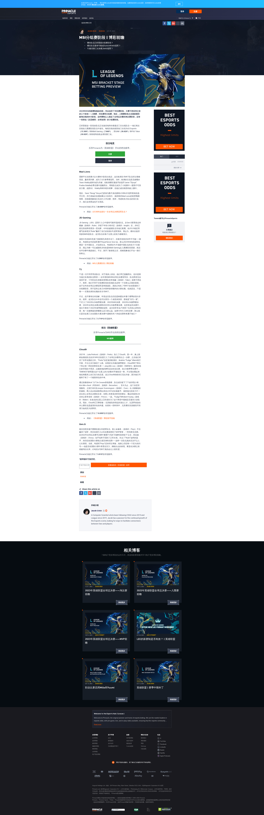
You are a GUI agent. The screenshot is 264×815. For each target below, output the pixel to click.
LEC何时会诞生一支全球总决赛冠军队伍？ (110, 212)
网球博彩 (95, 749)
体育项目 (84, 18)
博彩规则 (143, 740)
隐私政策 (129, 743)
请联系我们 (169, 238)
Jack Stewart (99, 635)
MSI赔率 (110, 338)
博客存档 (77, 18)
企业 (109, 738)
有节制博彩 (129, 738)
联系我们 (143, 738)
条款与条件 (129, 740)
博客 (71, 18)
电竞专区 (65, 18)
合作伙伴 (110, 743)
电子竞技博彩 (96, 754)
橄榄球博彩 (95, 746)
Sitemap (143, 746)
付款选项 (143, 749)
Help (199, 18)
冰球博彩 (95, 751)
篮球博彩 (95, 740)
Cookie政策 (129, 746)
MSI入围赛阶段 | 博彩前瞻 (103, 263)
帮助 (142, 743)
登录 (182, 11)
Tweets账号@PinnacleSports (165, 218)
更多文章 (178, 167)
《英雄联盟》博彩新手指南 (104, 418)
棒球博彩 (95, 743)
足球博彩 (95, 738)
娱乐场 (91, 18)
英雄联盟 (102, 31)
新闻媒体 (110, 740)
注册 (195, 11)
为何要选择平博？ (113, 746)
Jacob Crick (91, 31)
